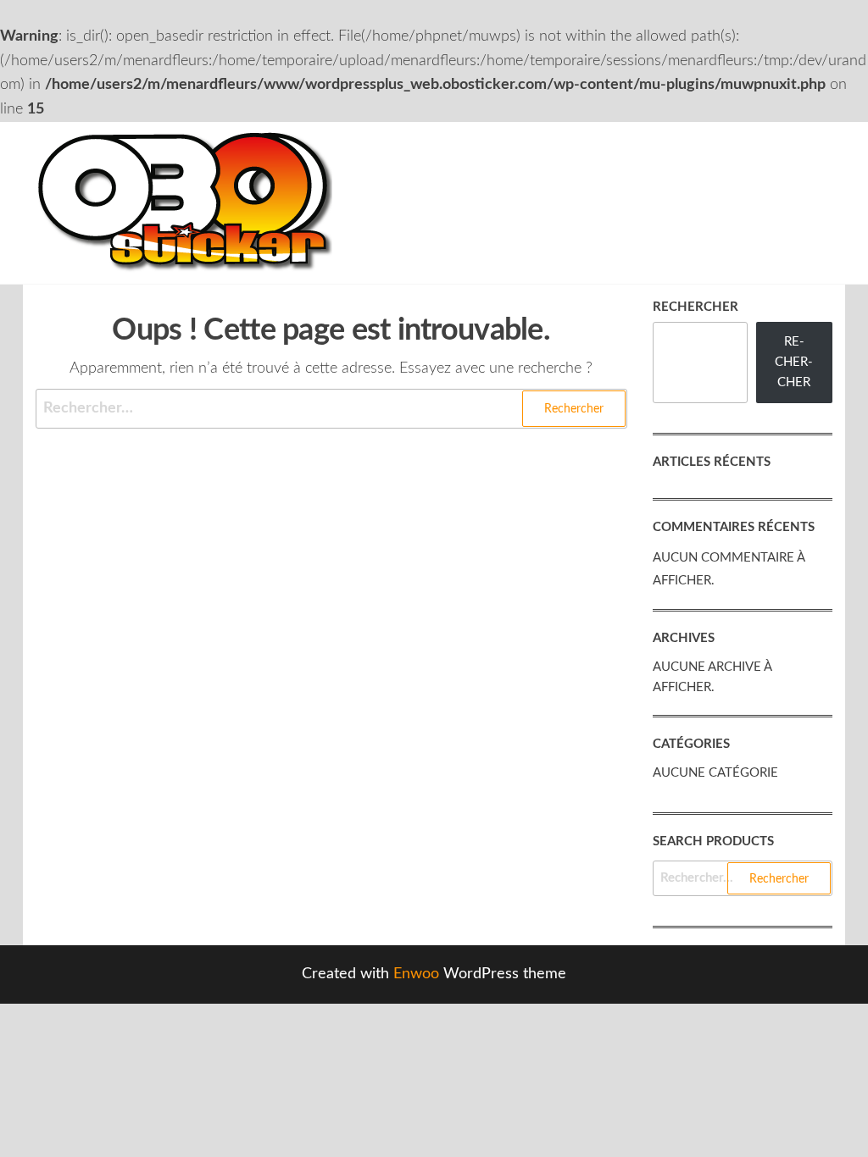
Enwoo (416, 974)
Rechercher (695, 307)
